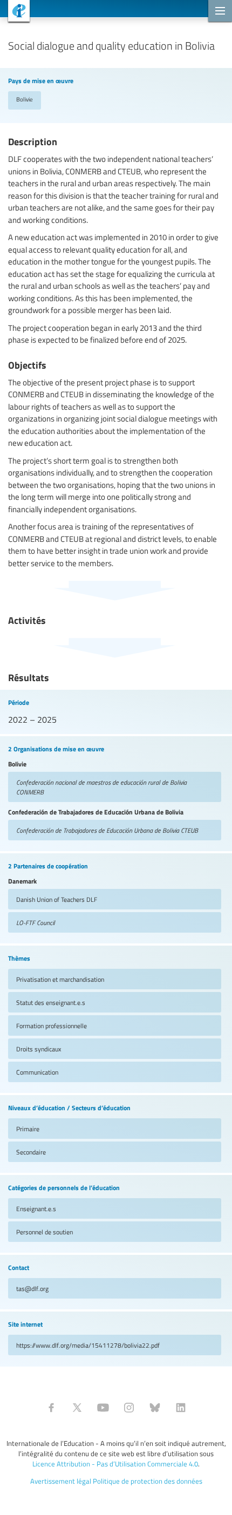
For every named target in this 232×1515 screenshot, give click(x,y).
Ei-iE (15, 12)
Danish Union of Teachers (56, 899)
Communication (37, 1072)
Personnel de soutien (44, 1231)
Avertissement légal (60, 1481)
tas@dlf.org (32, 1288)
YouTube (103, 1407)
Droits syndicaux (38, 1048)
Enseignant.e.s (36, 1208)
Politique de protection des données (147, 1481)
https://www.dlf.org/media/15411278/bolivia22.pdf (88, 1345)
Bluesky (154, 1407)
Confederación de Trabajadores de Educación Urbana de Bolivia (107, 830)
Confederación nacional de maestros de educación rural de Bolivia (101, 787)
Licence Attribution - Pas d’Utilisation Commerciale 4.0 (115, 1464)
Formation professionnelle (51, 1025)
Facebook (51, 1407)
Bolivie (24, 99)
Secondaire (31, 1151)
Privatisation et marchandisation (60, 979)
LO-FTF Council (35, 922)
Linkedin (180, 1407)
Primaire (27, 1128)
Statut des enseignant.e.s (50, 1002)
